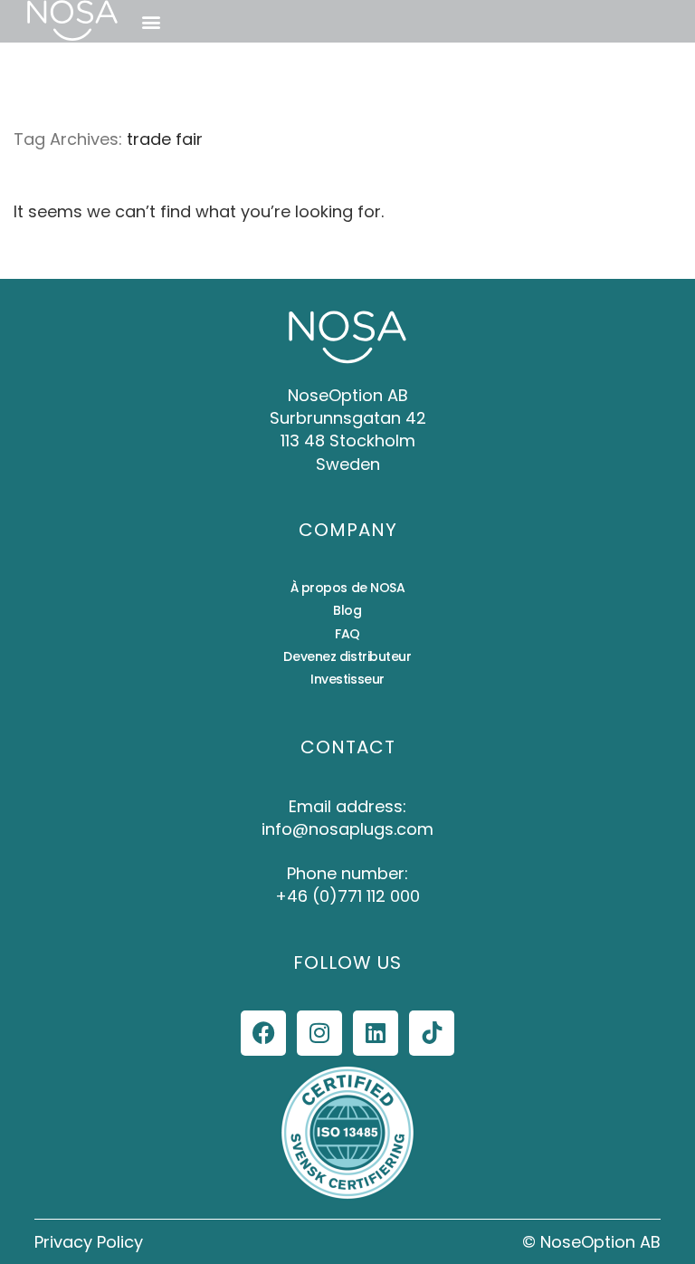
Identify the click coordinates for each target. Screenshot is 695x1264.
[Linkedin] (375, 1033)
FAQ (347, 634)
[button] (151, 21)
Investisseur (347, 679)
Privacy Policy (88, 1241)
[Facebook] (263, 1033)
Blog (347, 610)
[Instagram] (319, 1033)
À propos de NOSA (347, 588)
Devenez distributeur (347, 656)
